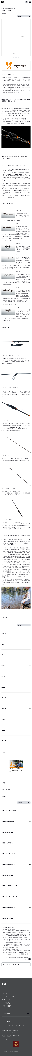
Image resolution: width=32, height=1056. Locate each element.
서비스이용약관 (6, 1003)
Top (2, 8)
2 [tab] (13, 57)
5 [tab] (18, 57)
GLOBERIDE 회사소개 (8, 997)
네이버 (23, 1025)
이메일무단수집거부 (7, 1006)
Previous (3, 37)
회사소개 (4, 993)
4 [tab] (16, 57)
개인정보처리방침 (7, 1000)
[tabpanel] (16, 37)
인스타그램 (16, 1025)
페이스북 (19, 1025)
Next (29, 37)
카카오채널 (12, 1025)
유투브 (9, 1025)
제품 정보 (6, 8)
